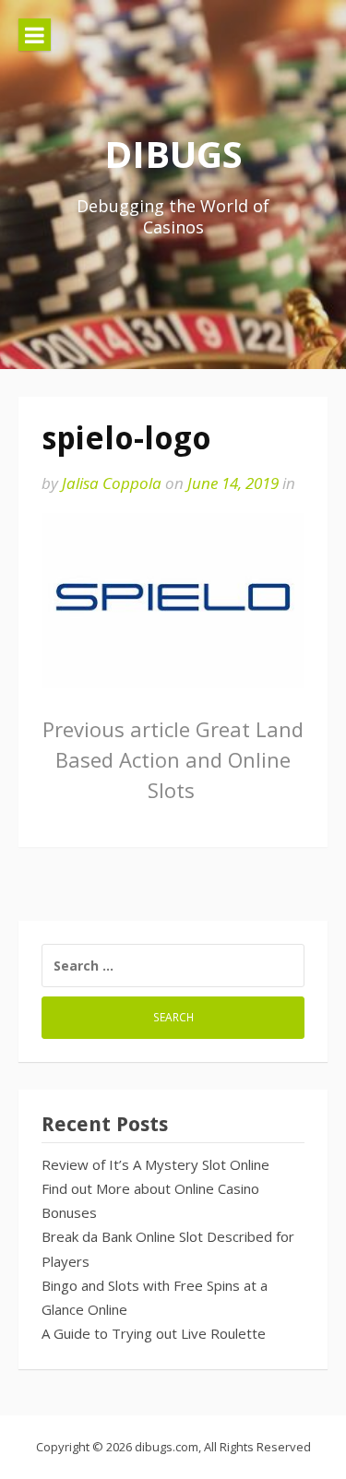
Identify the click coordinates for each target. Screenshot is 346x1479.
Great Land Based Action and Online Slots (173, 759)
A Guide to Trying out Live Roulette (154, 1333)
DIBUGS (173, 153)
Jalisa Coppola (111, 483)
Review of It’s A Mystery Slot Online (155, 1164)
